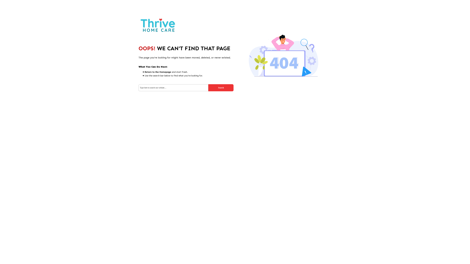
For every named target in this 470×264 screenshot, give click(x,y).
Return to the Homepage (158, 72)
